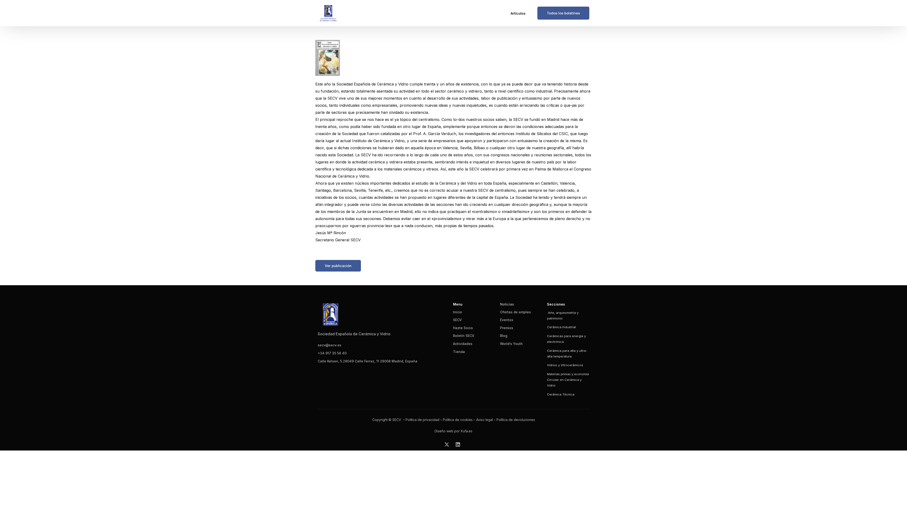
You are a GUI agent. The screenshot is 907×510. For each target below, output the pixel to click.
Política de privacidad (422, 420)
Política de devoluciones (515, 420)
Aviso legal (484, 420)
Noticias (507, 304)
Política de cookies (458, 420)
